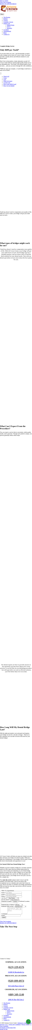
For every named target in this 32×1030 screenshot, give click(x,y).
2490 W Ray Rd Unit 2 (16, 999)
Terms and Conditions (15, 1024)
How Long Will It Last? (9, 84)
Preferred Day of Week (8, 904)
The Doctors (6, 17)
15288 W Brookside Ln (16, 972)
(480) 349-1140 (16, 994)
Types (5, 78)
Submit (4, 917)
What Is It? (6, 76)
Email (3, 894)
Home (1, 43)
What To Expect (7, 81)
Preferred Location (6, 901)
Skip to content (4, 0)
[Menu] (0, 73)
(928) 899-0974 (16, 980)
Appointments (7, 31)
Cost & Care (6, 82)
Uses (4, 79)
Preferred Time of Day (8, 906)
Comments (4, 914)
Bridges (5, 19)
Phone (3, 896)
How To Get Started (8, 85)
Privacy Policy (26, 1024)
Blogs (5, 33)
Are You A (4, 898)
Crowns (5, 20)
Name (3, 892)
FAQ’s (8, 26)
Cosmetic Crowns (8, 22)
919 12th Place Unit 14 (16, 986)
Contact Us (6, 34)
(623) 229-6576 (16, 967)
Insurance (9, 28)
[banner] (16, 705)
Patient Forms (10, 25)
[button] (5, 2)
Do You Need (5, 899)
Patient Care (6, 23)
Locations (6, 29)
